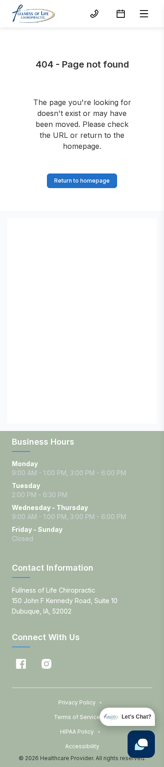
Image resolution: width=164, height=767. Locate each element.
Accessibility (82, 746)
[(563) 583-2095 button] (94, 13)
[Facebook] (21, 664)
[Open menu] (144, 13)
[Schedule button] (120, 13)
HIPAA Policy (80, 731)
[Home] (33, 14)
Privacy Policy (80, 702)
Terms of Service (80, 717)
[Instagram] (46, 664)
